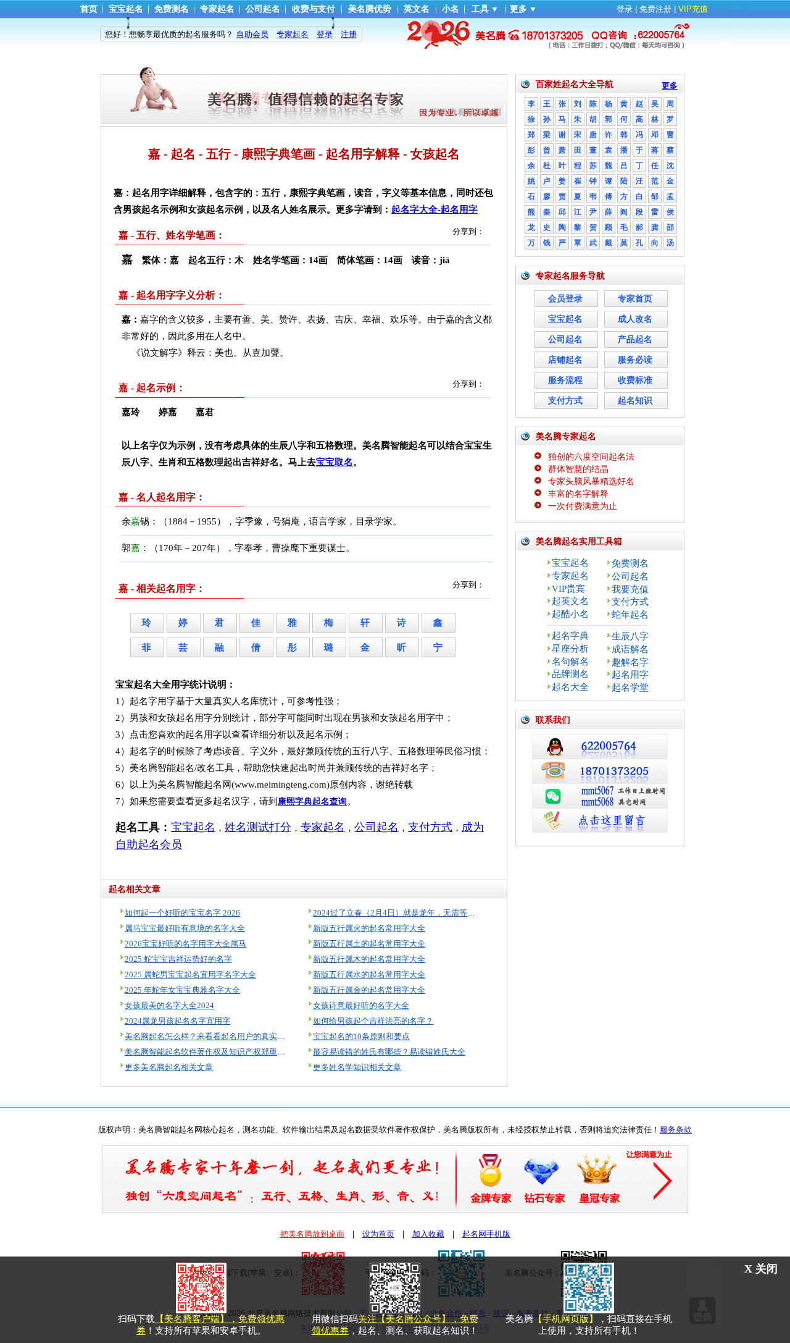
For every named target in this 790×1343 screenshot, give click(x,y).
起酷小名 (570, 614)
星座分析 (570, 649)
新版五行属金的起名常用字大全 (369, 990)
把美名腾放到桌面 (312, 1234)
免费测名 (171, 9)
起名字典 (570, 636)
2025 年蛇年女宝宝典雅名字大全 (182, 990)
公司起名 (263, 9)
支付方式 (565, 400)
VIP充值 (693, 9)
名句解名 (570, 662)
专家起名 (217, 9)
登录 (625, 9)
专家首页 (635, 298)
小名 (450, 9)
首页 (89, 9)
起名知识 (635, 400)
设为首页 (378, 1234)
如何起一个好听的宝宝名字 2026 (182, 912)
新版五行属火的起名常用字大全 (369, 928)
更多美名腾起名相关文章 (169, 1067)
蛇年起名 (630, 615)
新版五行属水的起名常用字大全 (369, 974)
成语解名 (630, 649)
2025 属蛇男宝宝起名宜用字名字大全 (190, 974)
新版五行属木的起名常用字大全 (369, 959)
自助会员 (252, 34)
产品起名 (635, 339)
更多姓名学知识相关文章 (357, 1067)
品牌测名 (570, 674)
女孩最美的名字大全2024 (169, 1005)
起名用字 (630, 675)
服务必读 (635, 359)
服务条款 (676, 1129)
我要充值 (630, 589)
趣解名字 (630, 662)
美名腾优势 (369, 9)
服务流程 (565, 380)
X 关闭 (761, 1269)
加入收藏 (428, 1234)
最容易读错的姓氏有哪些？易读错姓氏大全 (389, 1051)
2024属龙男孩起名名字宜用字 (177, 1020)
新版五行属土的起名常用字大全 (369, 943)
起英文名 (570, 601)
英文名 (417, 9)
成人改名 (635, 319)
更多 (518, 9)
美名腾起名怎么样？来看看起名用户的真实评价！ (213, 1036)
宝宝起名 (126, 9)
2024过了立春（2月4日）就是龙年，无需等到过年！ (406, 912)
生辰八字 (630, 636)
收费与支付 (313, 9)
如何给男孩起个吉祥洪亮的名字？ (373, 1020)
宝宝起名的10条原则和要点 (361, 1036)
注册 (349, 34)
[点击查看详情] (395, 34)
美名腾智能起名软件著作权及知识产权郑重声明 (209, 1051)
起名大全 (570, 687)
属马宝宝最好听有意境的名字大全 (185, 928)
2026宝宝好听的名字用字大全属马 (185, 943)
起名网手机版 (486, 1234)
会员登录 (565, 298)
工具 (480, 9)
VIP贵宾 (568, 589)
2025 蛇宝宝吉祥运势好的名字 (178, 959)
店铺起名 (565, 359)
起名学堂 (630, 688)
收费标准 (635, 380)
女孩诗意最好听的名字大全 (361, 1005)
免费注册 (655, 9)
